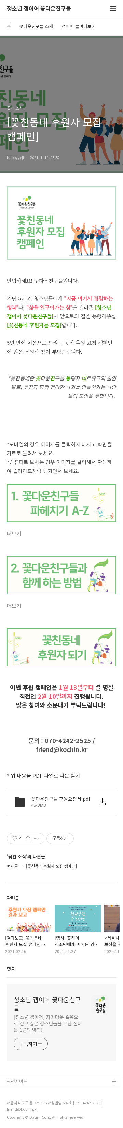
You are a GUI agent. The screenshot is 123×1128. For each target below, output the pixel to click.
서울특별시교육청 (23, 1104)
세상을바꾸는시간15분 (28, 1115)
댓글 (11, 969)
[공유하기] (28, 838)
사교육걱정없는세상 (25, 1093)
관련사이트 (17, 1081)
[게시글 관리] (36, 838)
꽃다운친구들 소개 (36, 26)
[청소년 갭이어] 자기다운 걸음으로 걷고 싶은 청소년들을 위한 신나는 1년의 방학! (48, 1023)
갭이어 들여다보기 (79, 26)
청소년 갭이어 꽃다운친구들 (39, 8)
